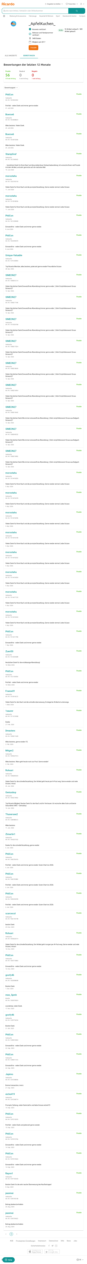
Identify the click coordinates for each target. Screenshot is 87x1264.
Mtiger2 (9, 750)
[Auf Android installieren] (52, 1251)
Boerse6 (9, 114)
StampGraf (11, 154)
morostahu (11, 176)
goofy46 (9, 975)
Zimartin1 (10, 834)
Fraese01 (10, 691)
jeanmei (9, 1193)
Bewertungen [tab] (29, 55)
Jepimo (9, 1074)
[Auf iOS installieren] (35, 1251)
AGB (11, 1241)
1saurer (9, 711)
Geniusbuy (10, 792)
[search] (77, 11)
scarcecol (10, 913)
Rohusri (9, 770)
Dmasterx (10, 730)
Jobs (75, 1241)
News (69, 1241)
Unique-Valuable (13, 255)
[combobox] (35, 11)
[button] (54, 3)
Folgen (33, 48)
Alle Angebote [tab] (11, 55)
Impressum (42, 1241)
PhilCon (9, 94)
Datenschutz (53, 1241)
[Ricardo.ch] (8, 4)
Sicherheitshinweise (38, 1246)
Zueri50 (9, 651)
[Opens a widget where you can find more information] (8, 1260)
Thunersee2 (11, 814)
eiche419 (10, 1094)
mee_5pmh (11, 995)
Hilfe (62, 1241)
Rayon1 (9, 1173)
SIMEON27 (10, 275)
